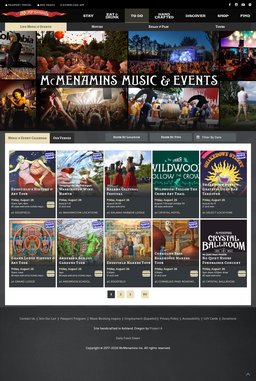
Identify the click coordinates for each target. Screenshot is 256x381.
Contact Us (27, 318)
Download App (73, 5)
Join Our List (47, 318)
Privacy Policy (169, 318)
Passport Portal (19, 5)
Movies (97, 26)
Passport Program (73, 318)
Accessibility (191, 318)
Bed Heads (47, 5)
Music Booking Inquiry (105, 318)
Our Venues (62, 138)
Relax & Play (159, 26)
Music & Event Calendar (27, 138)
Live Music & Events (35, 26)
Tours (220, 26)
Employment (134, 318)
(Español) (150, 318)
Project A (156, 328)
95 (145, 294)
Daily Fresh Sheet (128, 338)
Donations (229, 318)
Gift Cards (211, 318)
